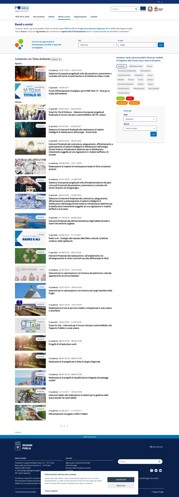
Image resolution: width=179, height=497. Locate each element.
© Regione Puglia (158, 492)
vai (161, 44)
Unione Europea (71, 465)
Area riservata (157, 446)
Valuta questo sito (89, 436)
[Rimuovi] (59, 59)
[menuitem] (22, 16)
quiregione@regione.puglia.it (30, 470)
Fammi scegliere (51, 491)
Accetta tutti (121, 480)
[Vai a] (22, 9)
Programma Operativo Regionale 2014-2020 (96, 28)
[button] (160, 2)
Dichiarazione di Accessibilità (25, 492)
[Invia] (136, 9)
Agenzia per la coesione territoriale (78, 462)
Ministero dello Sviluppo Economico (78, 468)
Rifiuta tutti (121, 486)
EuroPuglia (69, 470)
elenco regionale (24, 473)
